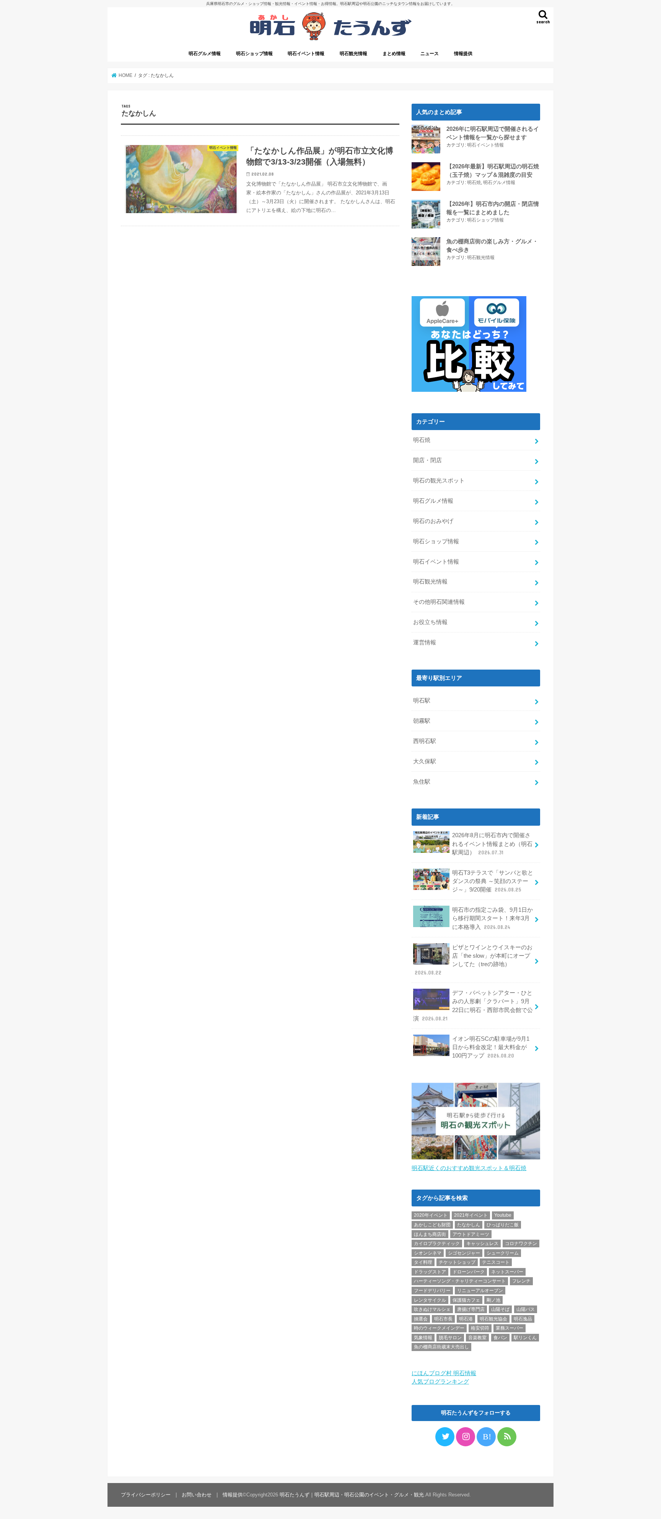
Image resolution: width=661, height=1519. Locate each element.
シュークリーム (503, 1253)
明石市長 (443, 1319)
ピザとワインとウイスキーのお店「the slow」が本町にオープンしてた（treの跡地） (473, 960)
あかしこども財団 (432, 1224)
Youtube (502, 1215)
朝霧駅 (421, 721)
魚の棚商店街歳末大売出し (441, 1346)
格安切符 (480, 1328)
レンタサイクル (430, 1300)
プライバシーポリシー (146, 1495)
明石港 (466, 1319)
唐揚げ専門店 (471, 1309)
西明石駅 (424, 741)
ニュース (429, 53)
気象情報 (423, 1337)
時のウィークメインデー (439, 1328)
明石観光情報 (353, 53)
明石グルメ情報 (205, 53)
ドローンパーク (469, 1272)
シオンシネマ (427, 1253)
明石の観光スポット (439, 481)
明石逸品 (523, 1319)
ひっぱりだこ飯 (503, 1224)
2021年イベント (471, 1215)
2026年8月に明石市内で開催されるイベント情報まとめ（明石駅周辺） (492, 843)
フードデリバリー (432, 1290)
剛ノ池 (493, 1300)
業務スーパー (509, 1328)
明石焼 (474, 182)
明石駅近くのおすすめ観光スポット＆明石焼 (469, 1168)
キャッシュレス (482, 1243)
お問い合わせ (197, 1495)
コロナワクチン (521, 1243)
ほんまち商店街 (430, 1234)
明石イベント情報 (306, 53)
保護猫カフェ (466, 1300)
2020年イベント (431, 1215)
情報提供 (463, 53)
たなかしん (468, 1224)
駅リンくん (525, 1337)
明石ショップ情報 (254, 53)
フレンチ (521, 1281)
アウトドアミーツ (471, 1234)
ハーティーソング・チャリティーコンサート (460, 1281)
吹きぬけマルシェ (432, 1309)
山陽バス (525, 1309)
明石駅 (421, 701)
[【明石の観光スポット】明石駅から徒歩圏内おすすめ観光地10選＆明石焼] (476, 1160)
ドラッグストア (430, 1272)
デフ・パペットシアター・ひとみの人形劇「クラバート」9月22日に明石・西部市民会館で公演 (473, 1006)
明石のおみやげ (433, 521)
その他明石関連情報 (439, 602)
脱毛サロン (450, 1337)
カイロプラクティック (437, 1243)
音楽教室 (477, 1337)
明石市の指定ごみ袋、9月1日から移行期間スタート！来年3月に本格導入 (492, 918)
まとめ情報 (394, 53)
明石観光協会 (493, 1319)
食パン (500, 1337)
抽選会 (421, 1319)
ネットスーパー (507, 1272)
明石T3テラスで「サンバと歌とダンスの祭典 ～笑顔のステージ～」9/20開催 (492, 881)
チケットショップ (457, 1262)
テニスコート (496, 1262)
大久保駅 (424, 761)
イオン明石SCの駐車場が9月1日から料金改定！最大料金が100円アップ (490, 1047)
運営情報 (424, 642)
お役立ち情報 (430, 622)
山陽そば (500, 1309)
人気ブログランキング (440, 1382)
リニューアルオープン (480, 1290)
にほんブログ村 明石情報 (444, 1373)
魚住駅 (421, 782)
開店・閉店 (427, 460)
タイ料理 (423, 1262)
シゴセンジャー (464, 1253)
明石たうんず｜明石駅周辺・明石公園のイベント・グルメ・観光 (352, 1495)
